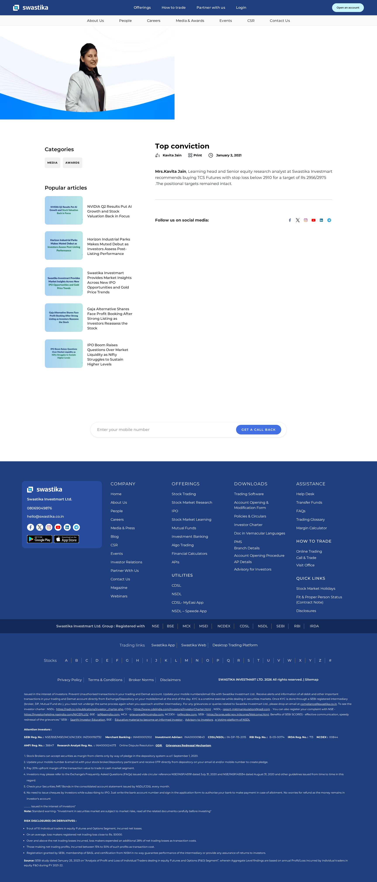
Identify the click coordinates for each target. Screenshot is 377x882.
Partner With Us (125, 571)
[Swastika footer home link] (44, 490)
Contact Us (280, 21)
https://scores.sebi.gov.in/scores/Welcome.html (238, 714)
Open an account (348, 7)
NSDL (177, 594)
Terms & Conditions (105, 680)
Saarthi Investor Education (87, 719)
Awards (72, 162)
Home (116, 494)
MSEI (203, 626)
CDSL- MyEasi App (188, 602)
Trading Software (249, 494)
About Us (95, 21)
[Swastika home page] (30, 8)
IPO (175, 511)
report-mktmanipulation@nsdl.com (246, 709)
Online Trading (309, 551)
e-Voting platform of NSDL (232, 719)
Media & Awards (190, 21)
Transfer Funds (309, 502)
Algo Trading (183, 545)
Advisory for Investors (252, 569)
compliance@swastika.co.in (318, 704)
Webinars (119, 596)
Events (225, 21)
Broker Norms (141, 680)
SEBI (280, 626)
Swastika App (163, 645)
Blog (115, 536)
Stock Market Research (192, 502)
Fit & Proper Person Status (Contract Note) (319, 599)
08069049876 (39, 508)
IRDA (314, 626)
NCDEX (224, 626)
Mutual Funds (184, 528)
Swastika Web (193, 645)
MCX (187, 626)
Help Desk (305, 494)
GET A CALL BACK (259, 430)
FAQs (300, 511)
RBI (297, 626)
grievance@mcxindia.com (146, 714)
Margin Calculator (311, 528)
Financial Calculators (189, 554)
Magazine (119, 588)
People (125, 21)
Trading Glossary (310, 519)
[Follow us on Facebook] (30, 527)
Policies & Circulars (250, 516)
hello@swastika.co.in (45, 516)
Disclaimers (170, 680)
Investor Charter (248, 525)
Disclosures (306, 611)
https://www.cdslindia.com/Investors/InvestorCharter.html (172, 709)
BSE (170, 626)
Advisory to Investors (199, 719)
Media (52, 162)
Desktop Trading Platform (235, 645)
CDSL (176, 585)
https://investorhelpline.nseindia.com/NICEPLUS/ (56, 714)
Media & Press (123, 528)
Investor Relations (126, 562)
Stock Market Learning (191, 519)
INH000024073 (106, 745)
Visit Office (305, 565)
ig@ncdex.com (187, 714)
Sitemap (312, 679)
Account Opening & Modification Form (251, 505)
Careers (154, 21)
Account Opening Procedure (259, 555)
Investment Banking (190, 536)
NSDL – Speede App (189, 611)
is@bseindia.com (108, 714)
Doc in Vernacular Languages (259, 533)
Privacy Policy (69, 680)
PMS (238, 542)
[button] (142, 7)
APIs (175, 562)
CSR (251, 21)
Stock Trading (184, 494)
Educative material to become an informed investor (149, 719)
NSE (155, 626)
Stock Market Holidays (315, 588)
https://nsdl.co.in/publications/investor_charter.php (89, 709)
